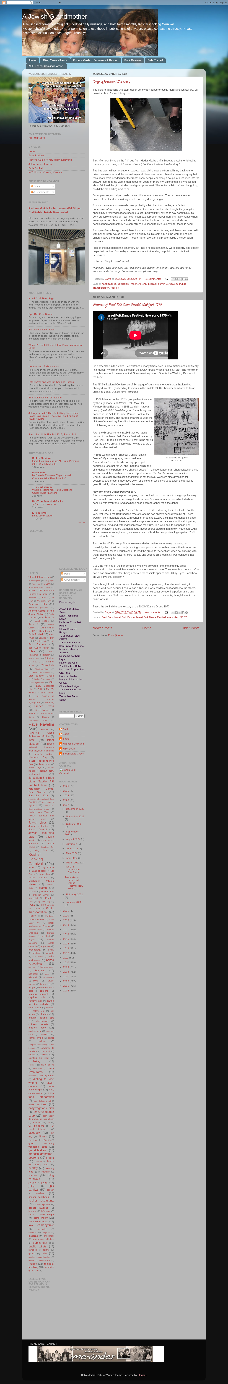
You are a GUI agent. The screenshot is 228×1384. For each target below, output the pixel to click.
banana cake (47, 967)
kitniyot (50, 1190)
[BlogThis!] (176, 279)
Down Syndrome (36, 682)
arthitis (51, 950)
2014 (66, 943)
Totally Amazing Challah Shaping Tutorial (51, 382)
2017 (66, 929)
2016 (66, 934)
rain (44, 1253)
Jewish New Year (38, 812)
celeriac (50, 1007)
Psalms (38, 908)
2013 (66, 948)
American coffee (38, 604)
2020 (66, 915)
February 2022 (74, 894)
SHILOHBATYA (36, 138)
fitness (43, 1136)
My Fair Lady (44, 901)
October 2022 (74, 824)
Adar (44, 597)
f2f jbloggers (36, 1125)
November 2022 (75, 816)
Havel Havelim (41, 724)
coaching (41, 1041)
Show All (81, 523)
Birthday (46, 655)
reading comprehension (39, 1257)
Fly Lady (49, 702)
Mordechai (33, 898)
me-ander (42, 1229)
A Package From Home (39, 587)
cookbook (45, 1051)
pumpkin (32, 1250)
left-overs (45, 1211)
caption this (36, 997)
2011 (66, 957)
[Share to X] (180, 279)
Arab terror (47, 617)
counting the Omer (38, 1058)
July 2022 (72, 844)
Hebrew (44, 729)
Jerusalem (123, 284)
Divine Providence (42, 679)
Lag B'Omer (48, 867)
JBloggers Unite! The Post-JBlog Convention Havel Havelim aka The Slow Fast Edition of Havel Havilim (53, 416)
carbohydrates (35, 1001)
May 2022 (72, 853)
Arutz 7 (33, 624)
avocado (50, 953)
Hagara (45, 717)
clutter (51, 1038)
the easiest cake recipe (41, 329)
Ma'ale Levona (37, 877)
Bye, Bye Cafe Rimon (40, 314)
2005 (66, 986)
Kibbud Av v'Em (47, 847)
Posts (36, 186)
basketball (33, 974)
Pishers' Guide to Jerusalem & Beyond (95, 60)
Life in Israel (39, 512)
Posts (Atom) (115, 635)
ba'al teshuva (38, 956)
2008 (66, 971)
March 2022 (73, 862)
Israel (31, 739)
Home (32, 60)
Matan (43, 887)
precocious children (43, 1239)
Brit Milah (49, 658)
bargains (40, 970)
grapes (50, 1157)
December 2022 (75, 809)
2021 (66, 911)
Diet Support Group (41, 675)
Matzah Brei (47, 891)
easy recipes (37, 1104)
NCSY (183, 617)
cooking (44, 1054)
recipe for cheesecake (39, 1260)
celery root (38, 1011)
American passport (38, 607)
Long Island (45, 874)
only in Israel (149, 284)
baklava (31, 967)
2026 (66, 786)
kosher (40, 1193)
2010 (66, 962)
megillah (46, 1232)
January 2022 (74, 902)
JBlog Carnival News (55, 60)
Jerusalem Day (38, 795)
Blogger (142, 1375)
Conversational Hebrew (39, 672)
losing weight (40, 1217)
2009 (66, 967)
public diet (40, 1242)
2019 (66, 920)
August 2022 (73, 839)
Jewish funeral (37, 829)
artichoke (36, 953)
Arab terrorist (42, 621)
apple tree (46, 946)
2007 (66, 976)
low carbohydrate (41, 1225)
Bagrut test (44, 631)
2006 (66, 981)
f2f (49, 1122)
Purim (32, 915)
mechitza (32, 1232)
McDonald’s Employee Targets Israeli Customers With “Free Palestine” (51, 477)
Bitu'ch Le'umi (34, 658)
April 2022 (72, 858)
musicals (33, 1235)
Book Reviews (132, 60)
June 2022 (72, 848)
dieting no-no (47, 1075)
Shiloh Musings (41, 458)
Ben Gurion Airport (38, 648)
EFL (51, 682)
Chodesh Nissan (42, 669)
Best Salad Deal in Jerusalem (45, 397)
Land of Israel (39, 871)
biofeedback (48, 977)
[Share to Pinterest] (186, 279)
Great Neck (41, 710)
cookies (32, 1054)
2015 (66, 939)
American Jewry (44, 601)
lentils (31, 1214)
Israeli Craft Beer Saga (41, 298)
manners (136, 284)
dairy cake (38, 1068)
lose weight (47, 1214)
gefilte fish (46, 1140)
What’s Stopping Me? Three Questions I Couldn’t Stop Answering (53, 491)
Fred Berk (107, 617)
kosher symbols (42, 1204)
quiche (46, 1250)
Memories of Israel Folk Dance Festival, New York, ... (74, 883)
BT (33, 631)
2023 (66, 800)
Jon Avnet (45, 840)
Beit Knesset (40, 641)
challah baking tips (41, 1017)
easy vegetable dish (41, 1108)
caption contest (38, 994)
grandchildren (37, 1150)
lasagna (32, 1211)
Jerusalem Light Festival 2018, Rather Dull (52, 434)
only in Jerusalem (168, 284)
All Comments (41, 192)
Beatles (42, 638)
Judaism (33, 843)
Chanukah (47, 665)
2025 (66, 791)
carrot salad (34, 1007)
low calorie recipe (38, 1221)
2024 (66, 795)
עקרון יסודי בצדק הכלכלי (44, 504)
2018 (66, 925)
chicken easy (37, 1027)
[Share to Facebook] (183, 279)
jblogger (32, 1182)
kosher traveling (38, 1208)
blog (35, 980)
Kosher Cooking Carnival (35, 859)
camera (44, 990)
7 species (36, 584)
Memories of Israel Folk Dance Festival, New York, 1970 (127, 305)
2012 (66, 953)
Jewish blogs (37, 822)
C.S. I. (36, 662)
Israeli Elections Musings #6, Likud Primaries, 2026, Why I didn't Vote (56, 462)
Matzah (32, 891)
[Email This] (173, 279)
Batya (66, 734)
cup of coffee (47, 1065)
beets (47, 974)
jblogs (44, 1182)
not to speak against (42, 515)
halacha (38, 1161)
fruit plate (33, 1140)
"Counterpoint (34, 580)
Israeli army (45, 764)
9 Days (47, 584)
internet (32, 1175)
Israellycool (39, 472)
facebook (34, 1132)
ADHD (31, 590)
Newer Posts (102, 628)
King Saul (41, 850)
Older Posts (191, 628)
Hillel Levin (69, 748)
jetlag (31, 1186)
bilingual (32, 977)
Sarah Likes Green (73, 753)
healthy (33, 1168)
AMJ (65, 729)
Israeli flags (34, 767)
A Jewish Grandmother (54, 16)
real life (115, 287)
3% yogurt (49, 580)
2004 (66, 990)
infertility (46, 1172)
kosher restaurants (41, 1200)
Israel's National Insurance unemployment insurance (41, 747)
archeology (34, 949)
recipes (32, 1263)
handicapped (109, 284)
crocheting (34, 1061)
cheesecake (42, 1021)
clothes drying (35, 1038)
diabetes (32, 1076)
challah (44, 1014)
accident (46, 936)
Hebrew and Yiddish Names (44, 366)
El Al (39, 689)
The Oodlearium (42, 487)
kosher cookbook (38, 1197)
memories (172, 617)
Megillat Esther (41, 895)
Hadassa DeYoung (73, 743)
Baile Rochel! (155, 60)
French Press (44, 706)
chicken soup (35, 1031)
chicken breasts (38, 1024)
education (37, 1122)
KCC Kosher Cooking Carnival (46, 65)
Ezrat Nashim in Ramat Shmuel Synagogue (41, 699)
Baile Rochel (35, 168)
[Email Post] (166, 279)
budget (31, 987)
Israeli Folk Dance (124, 617)
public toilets (37, 1246)
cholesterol (44, 1034)
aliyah (31, 939)
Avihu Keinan (47, 627)
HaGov (31, 713)
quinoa (31, 1253)
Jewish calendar (38, 826)
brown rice (45, 984)
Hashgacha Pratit (37, 720)
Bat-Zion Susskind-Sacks (47, 501)
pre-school (49, 1236)
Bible (31, 651)
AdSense (32, 597)
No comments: (153, 279)
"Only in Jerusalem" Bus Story (111, 81)
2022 (66, 805)
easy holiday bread (42, 1101)
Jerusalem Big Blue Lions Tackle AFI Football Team (41, 781)
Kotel (31, 867)
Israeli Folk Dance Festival (151, 617)
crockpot (32, 1065)
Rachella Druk (35, 930)
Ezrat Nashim (47, 692)
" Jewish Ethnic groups (39, 577)
